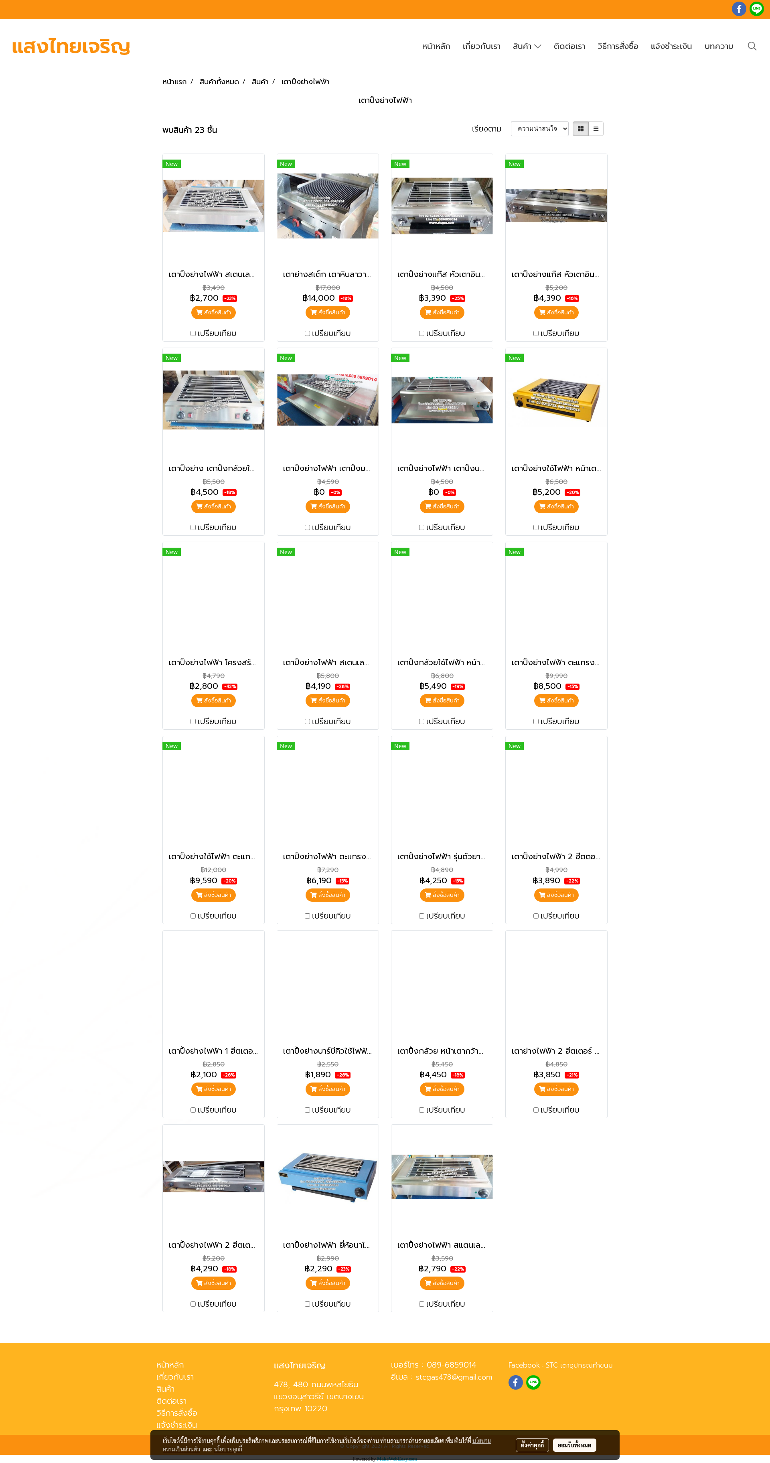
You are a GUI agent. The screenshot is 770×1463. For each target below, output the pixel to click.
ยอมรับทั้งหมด (575, 1445)
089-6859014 (451, 1365)
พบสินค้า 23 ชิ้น (189, 130)
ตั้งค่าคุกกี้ (532, 1445)
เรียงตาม (491, 129)
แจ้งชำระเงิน (671, 46)
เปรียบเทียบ (217, 333)
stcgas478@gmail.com (454, 1377)
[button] (752, 46)
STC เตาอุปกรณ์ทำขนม (579, 1365)
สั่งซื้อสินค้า (216, 312)
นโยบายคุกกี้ (228, 1449)
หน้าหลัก (436, 46)
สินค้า (523, 46)
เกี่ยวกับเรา (481, 46)
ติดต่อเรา (569, 46)
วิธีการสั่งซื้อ (618, 46)
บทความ (719, 46)
